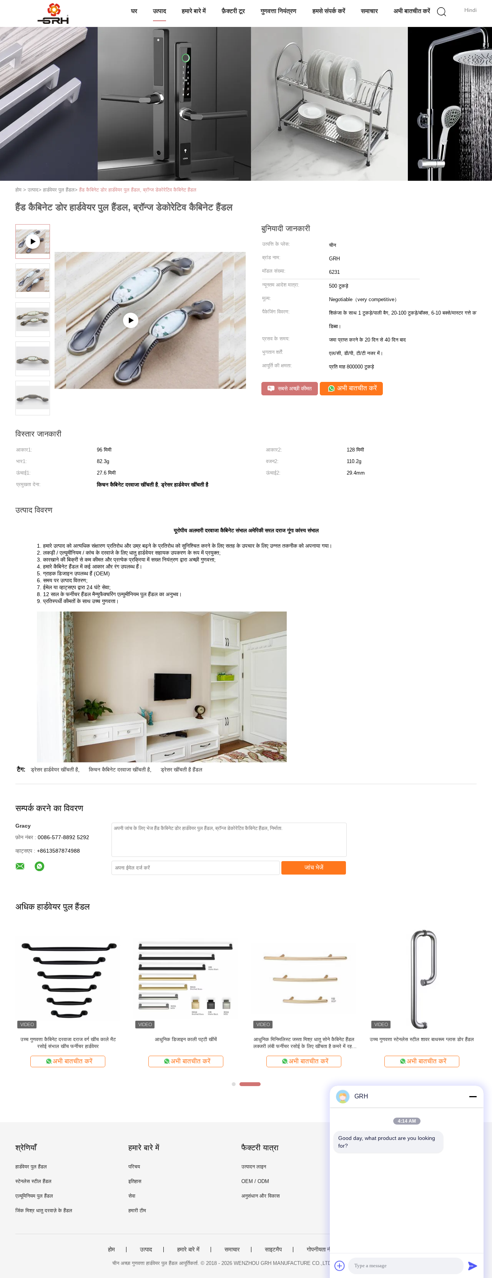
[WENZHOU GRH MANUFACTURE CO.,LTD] (52, 13)
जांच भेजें (313, 867)
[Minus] (472, 1096)
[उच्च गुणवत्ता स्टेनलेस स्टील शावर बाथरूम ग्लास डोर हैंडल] (421, 977)
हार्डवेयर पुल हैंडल (31, 1167)
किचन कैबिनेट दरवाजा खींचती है (119, 769)
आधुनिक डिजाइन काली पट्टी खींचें (186, 1039)
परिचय (134, 1167)
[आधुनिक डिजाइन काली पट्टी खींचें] (185, 977)
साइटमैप (273, 1249)
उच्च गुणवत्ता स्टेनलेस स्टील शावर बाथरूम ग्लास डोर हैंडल (422, 1039)
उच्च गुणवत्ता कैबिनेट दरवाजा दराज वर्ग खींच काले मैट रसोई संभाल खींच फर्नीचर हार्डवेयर (68, 1042)
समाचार (369, 11)
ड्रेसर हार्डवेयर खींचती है (54, 769)
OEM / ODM (255, 1181)
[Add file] (339, 1265)
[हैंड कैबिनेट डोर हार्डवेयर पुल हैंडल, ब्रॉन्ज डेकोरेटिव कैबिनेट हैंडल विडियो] (150, 359)
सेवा (131, 1196)
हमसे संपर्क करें (328, 11)
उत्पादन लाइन (253, 1167)
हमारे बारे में (194, 11)
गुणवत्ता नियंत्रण (278, 11)
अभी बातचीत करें (412, 11)
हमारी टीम (137, 1210)
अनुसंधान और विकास (260, 1196)
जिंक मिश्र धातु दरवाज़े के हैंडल (43, 1210)
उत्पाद (159, 11)
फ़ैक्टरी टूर (233, 11)
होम (111, 1249)
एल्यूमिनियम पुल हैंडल (34, 1196)
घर (134, 11)
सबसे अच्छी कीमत (294, 388)
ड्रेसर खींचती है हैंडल (181, 769)
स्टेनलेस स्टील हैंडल (33, 1181)
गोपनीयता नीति (321, 1249)
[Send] (473, 1265)
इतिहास (134, 1181)
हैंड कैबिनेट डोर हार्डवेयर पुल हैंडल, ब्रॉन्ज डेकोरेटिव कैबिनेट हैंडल (137, 190)
